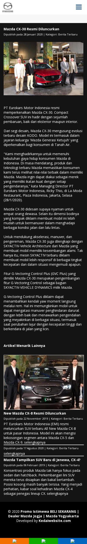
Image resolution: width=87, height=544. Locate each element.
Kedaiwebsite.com (55, 520)
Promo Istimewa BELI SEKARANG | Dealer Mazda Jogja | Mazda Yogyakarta (43, 513)
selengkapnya (34, 442)
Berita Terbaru (68, 34)
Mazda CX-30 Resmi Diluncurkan (31, 29)
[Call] (14, 541)
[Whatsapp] (43, 541)
